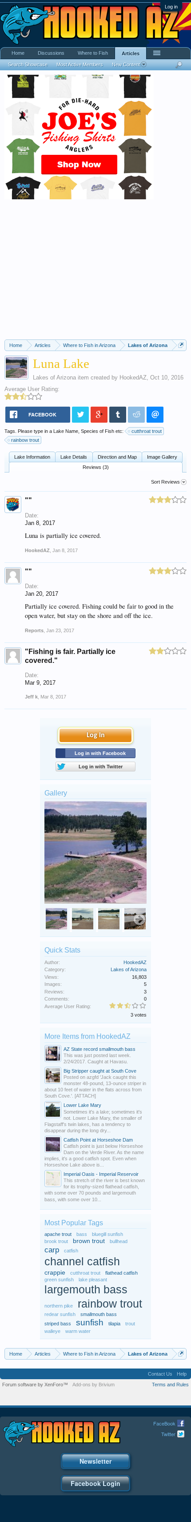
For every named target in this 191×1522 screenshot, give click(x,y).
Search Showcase (28, 64)
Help (182, 1374)
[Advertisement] (95, 272)
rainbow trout (25, 440)
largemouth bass (85, 1290)
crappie (54, 1272)
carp (51, 1250)
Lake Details (73, 457)
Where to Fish (93, 53)
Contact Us (160, 1374)
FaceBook (164, 1423)
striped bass (57, 1323)
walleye (52, 1331)
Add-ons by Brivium (93, 1384)
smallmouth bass (98, 1314)
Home (18, 53)
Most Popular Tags (73, 1223)
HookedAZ (133, 377)
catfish (71, 1250)
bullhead (118, 1241)
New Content (126, 64)
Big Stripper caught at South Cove (100, 1071)
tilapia (114, 1323)
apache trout (58, 1234)
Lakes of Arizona (54, 377)
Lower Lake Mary (82, 1105)
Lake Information (32, 457)
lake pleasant (93, 1279)
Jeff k (31, 696)
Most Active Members (79, 64)
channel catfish (82, 1262)
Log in (171, 6)
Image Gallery (162, 457)
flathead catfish (121, 1273)
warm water (78, 1331)
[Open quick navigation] (181, 345)
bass (81, 1234)
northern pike (58, 1305)
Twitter (168, 1433)
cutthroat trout (146, 431)
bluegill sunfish (107, 1234)
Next (139, 920)
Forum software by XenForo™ (35, 1384)
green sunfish (59, 1279)
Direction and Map (117, 457)
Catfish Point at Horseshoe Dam (98, 1140)
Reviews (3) (96, 467)
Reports (34, 630)
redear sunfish (60, 1314)
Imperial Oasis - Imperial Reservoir (101, 1174)
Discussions (51, 53)
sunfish (89, 1322)
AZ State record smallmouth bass (99, 1049)
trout (130, 1323)
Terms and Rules (170, 1384)
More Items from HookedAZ (87, 1036)
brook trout (56, 1241)
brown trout (89, 1241)
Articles (130, 53)
